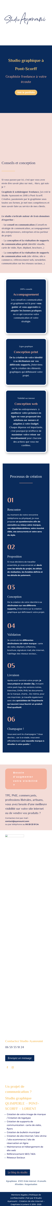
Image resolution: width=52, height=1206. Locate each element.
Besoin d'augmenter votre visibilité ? (25, 778)
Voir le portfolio (26, 92)
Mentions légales (19, 1195)
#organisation (31, 1184)
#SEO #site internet (27, 1181)
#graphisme (11, 1181)
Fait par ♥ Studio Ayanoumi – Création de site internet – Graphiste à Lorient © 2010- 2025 (26, 1201)
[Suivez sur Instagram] (13, 1067)
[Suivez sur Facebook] (7, 1067)
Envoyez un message (20, 1058)
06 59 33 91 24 (14, 1047)
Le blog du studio (17, 1172)
